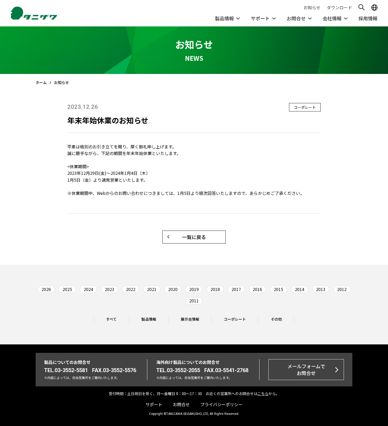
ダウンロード (339, 7)
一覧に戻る (194, 236)
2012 (342, 289)
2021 (152, 289)
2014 (299, 289)
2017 (236, 289)
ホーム (41, 82)
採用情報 (367, 18)
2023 (109, 289)
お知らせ (312, 7)
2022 (130, 289)
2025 (67, 289)
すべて (111, 319)
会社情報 (332, 18)
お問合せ (296, 18)
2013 (320, 289)
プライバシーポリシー (221, 404)
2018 (215, 289)
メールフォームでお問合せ (306, 369)
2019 (194, 289)
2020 (173, 289)
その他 (276, 319)
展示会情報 (190, 319)
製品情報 (224, 18)
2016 (257, 289)
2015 (278, 289)
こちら (262, 393)
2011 (194, 300)
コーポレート (235, 319)
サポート (260, 18)
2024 (88, 289)
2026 (46, 289)
